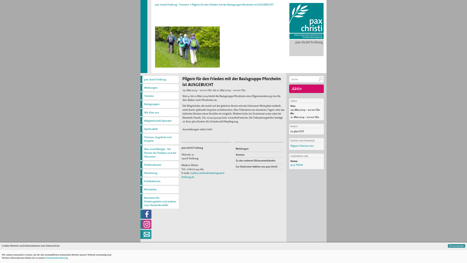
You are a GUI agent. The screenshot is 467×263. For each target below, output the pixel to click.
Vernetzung (150, 173)
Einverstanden (456, 246)
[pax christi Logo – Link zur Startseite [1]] (306, 21)
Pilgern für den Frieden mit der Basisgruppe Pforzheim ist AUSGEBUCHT (233, 4)
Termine (184, 4)
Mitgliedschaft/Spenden (158, 120)
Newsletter (150, 189)
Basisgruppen (152, 104)
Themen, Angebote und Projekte (157, 139)
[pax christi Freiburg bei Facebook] (146, 214)
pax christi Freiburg (309, 42)
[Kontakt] (146, 234)
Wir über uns (151, 112)
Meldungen (151, 87)
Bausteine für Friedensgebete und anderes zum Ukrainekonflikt (160, 201)
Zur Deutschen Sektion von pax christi (256, 166)
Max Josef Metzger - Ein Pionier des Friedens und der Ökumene (160, 152)
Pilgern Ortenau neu (302, 145)
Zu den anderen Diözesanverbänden (255, 160)
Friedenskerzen (152, 164)
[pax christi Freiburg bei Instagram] (146, 224)
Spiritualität (151, 129)
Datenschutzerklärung (57, 257)
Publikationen (152, 181)
